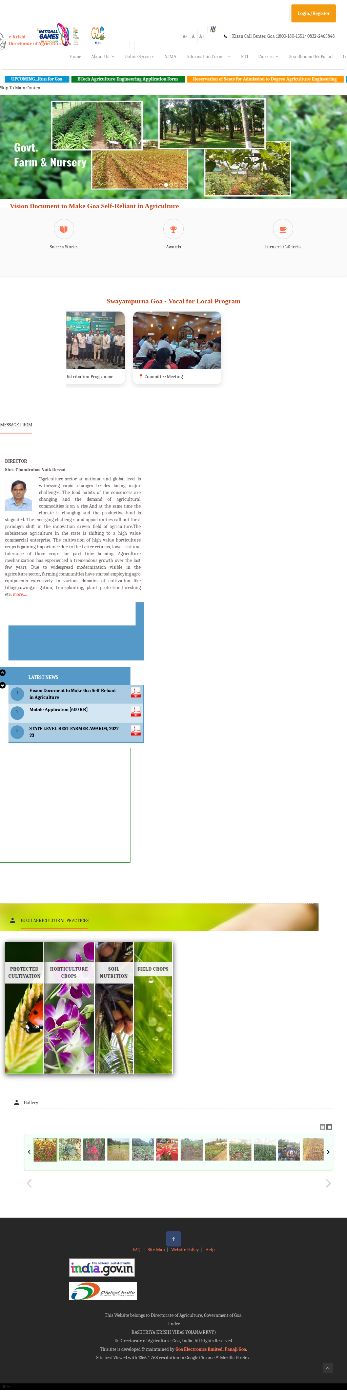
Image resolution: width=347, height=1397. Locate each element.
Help (210, 1250)
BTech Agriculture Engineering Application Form (87, 79)
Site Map (156, 1250)
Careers (266, 56)
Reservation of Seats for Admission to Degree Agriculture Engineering (224, 79)
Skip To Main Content (21, 88)
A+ (202, 36)
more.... (20, 594)
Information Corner (205, 56)
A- (185, 36)
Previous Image (29, 1183)
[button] (26, 155)
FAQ (137, 1250)
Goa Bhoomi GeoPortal (311, 56)
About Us (100, 56)
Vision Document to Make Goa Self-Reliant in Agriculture (94, 206)
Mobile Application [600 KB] (58, 709)
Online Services (139, 56)
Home (75, 56)
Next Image (328, 1183)
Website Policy (185, 1250)
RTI (244, 56)
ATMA (170, 56)
